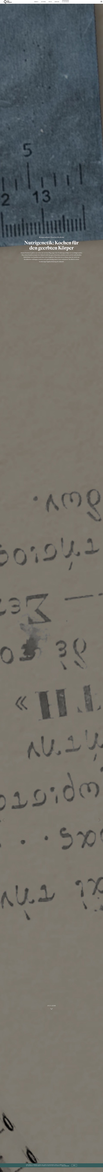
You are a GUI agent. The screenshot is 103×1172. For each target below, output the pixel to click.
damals (36, 1)
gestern (43, 1)
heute (50, 1)
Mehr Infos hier (65, 1165)
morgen (57, 1)
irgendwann (65, 1)
